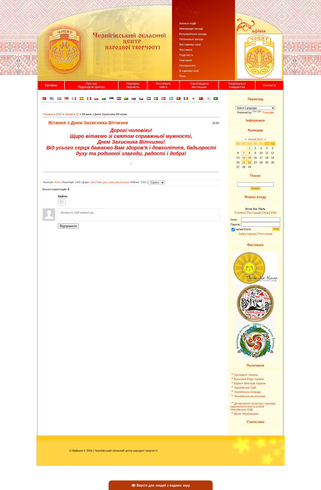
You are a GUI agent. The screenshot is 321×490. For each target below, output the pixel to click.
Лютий (69, 114)
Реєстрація (254, 212)
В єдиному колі (188, 70)
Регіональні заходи (191, 39)
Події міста (186, 54)
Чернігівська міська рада (249, 396)
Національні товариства (237, 85)
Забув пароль (247, 233)
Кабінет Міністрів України (250, 383)
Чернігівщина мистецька (199, 85)
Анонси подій (187, 23)
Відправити (68, 226)
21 (243, 162)
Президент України (246, 374)
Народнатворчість (132, 85)
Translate (268, 112)
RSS (273, 212)
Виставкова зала (190, 44)
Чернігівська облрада (247, 391)
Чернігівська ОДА (245, 387)
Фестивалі (185, 49)
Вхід (266, 212)
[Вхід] (62, 202)
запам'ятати (243, 229)
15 (249, 157)
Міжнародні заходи (191, 28)
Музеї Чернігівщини (246, 413)
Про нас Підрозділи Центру (91, 85)
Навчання (185, 60)
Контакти (269, 85)
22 (77, 114)
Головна (51, 85)
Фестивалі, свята (163, 85)
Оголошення (187, 65)
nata (92, 182)
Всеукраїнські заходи (192, 33)
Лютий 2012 (255, 139)
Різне (182, 76)
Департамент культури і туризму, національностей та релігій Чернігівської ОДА (253, 406)
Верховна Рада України (249, 379)
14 (243, 157)
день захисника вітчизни (116, 182)
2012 (59, 114)
